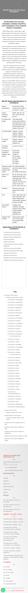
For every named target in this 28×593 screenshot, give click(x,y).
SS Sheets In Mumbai (14, 357)
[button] (24, 3)
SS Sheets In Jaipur (13, 341)
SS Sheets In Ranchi (14, 376)
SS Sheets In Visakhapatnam (16, 406)
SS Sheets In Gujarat (14, 328)
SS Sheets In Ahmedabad (15, 299)
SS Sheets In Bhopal (14, 315)
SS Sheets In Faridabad (15, 326)
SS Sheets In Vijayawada (15, 404)
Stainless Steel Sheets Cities (14, 297)
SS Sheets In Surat (13, 386)
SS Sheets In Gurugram (15, 331)
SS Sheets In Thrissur (14, 396)
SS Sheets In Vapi (13, 401)
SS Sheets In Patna (13, 368)
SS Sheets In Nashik (14, 360)
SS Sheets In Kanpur (14, 349)
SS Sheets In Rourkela (14, 378)
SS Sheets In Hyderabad (15, 334)
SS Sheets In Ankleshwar (15, 302)
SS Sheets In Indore (14, 339)
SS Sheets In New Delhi (15, 363)
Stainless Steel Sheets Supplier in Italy (16, 436)
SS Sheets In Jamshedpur (15, 347)
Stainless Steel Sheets (11, 295)
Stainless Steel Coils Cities (14, 412)
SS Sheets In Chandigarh (15, 318)
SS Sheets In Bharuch (14, 310)
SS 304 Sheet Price (15, 336)
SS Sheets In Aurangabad (15, 305)
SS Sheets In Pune (13, 370)
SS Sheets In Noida (13, 365)
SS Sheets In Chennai (14, 320)
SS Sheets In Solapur (14, 384)
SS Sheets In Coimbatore (15, 323)
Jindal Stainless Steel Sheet (13, 415)
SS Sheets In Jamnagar (15, 344)
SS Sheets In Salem (13, 381)
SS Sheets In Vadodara (14, 399)
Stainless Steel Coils (11, 410)
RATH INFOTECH (17, 590)
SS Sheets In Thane (13, 389)
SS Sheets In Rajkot (14, 373)
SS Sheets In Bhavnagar (15, 313)
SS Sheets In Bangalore (15, 307)
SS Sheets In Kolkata (14, 352)
